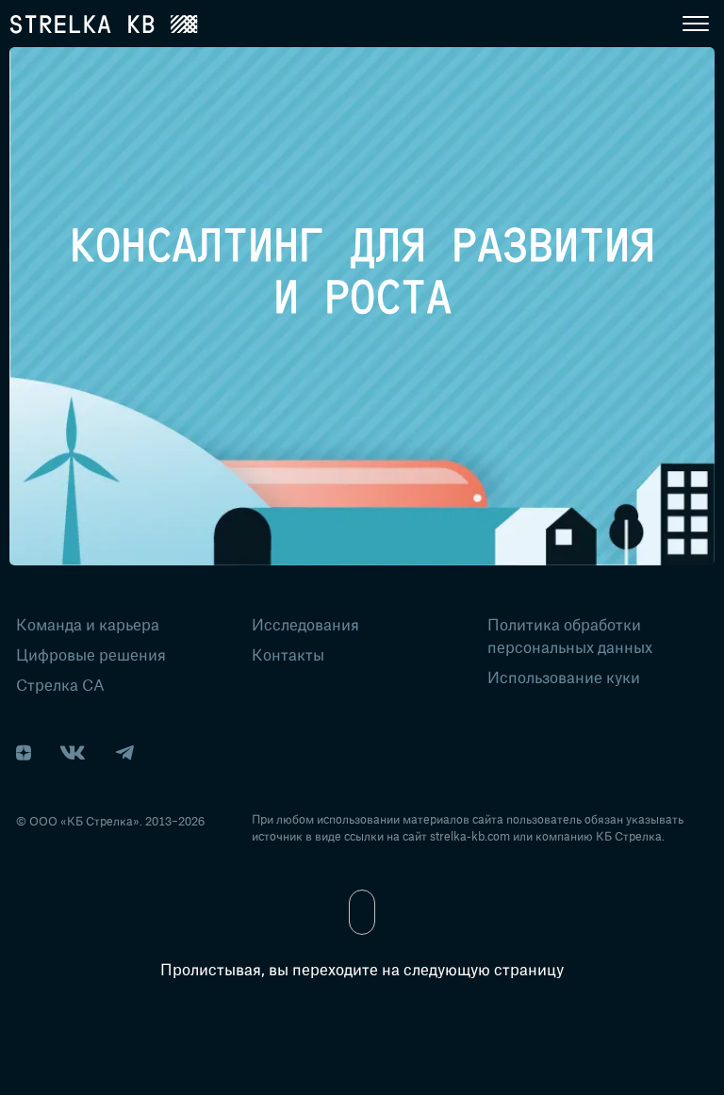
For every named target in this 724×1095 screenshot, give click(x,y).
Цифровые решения (91, 654)
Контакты (288, 654)
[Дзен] (23, 753)
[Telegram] (124, 753)
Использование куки (563, 676)
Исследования (305, 623)
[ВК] (72, 753)
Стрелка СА (60, 684)
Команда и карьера (87, 623)
